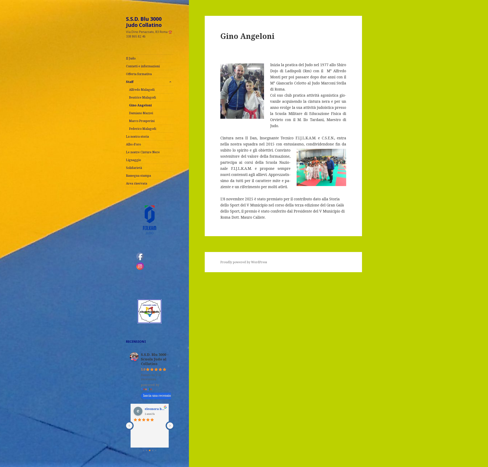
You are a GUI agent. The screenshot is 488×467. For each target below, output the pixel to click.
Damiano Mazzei (141, 113)
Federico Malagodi (142, 129)
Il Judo (131, 58)
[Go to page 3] (152, 450)
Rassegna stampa (138, 175)
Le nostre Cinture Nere (143, 152)
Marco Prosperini (142, 121)
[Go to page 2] (149, 450)
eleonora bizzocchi (155, 409)
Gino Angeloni (140, 105)
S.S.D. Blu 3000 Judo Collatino (144, 21)
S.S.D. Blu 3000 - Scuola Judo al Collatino (155, 359)
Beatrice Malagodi (142, 97)
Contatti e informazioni (143, 66)
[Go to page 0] (143, 450)
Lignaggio (133, 160)
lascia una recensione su (160, 395)
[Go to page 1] (146, 450)
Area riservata (136, 183)
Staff (129, 82)
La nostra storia (137, 136)
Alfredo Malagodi (142, 89)
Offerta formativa (139, 74)
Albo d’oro (133, 144)
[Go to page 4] (155, 450)
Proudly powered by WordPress (243, 262)
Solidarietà (134, 168)
